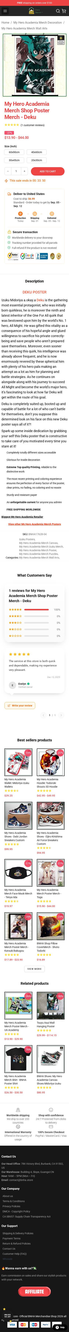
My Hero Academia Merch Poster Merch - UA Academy (16, 1026)
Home (5, 22)
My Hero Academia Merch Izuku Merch (41, 546)
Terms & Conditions (14, 1201)
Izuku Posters (27, 539)
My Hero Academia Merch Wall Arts (24, 28)
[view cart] (64, 11)
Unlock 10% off (7, 1316)
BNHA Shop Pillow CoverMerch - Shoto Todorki (48, 947)
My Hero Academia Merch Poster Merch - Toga (49, 893)
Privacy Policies (11, 1206)
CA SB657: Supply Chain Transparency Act (27, 1216)
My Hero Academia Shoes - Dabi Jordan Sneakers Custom (15, 836)
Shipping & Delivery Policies (18, 1233)
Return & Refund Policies (17, 1243)
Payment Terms (11, 1238)
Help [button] (62, 1327)
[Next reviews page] (61, 715)
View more (34, 969)
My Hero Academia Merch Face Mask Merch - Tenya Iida (18, 893)
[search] (58, 11)
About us (8, 1196)
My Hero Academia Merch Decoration (37, 22)
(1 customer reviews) (33, 125)
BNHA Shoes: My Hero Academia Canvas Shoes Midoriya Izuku (49, 1080)
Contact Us (9, 1248)
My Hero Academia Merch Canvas (38, 542)
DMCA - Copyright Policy (16, 1211)
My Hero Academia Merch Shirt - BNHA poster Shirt (15, 1080)
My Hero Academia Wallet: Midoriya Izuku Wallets (16, 783)
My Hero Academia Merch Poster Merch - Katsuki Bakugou (16, 947)
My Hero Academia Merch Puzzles (38, 553)
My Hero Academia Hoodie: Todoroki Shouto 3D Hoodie (47, 783)
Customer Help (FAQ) (15, 1253)
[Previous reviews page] (43, 715)
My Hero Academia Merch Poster (37, 550)
